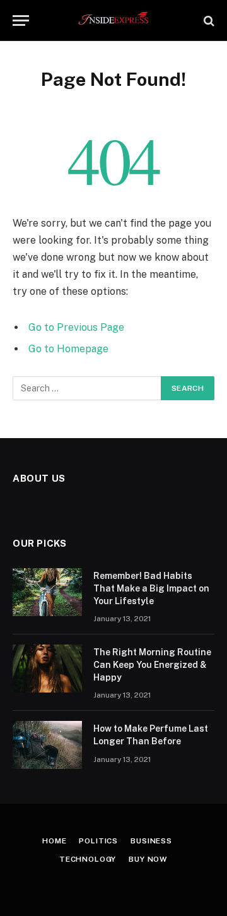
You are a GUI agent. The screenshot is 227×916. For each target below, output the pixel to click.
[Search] (207, 20)
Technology (87, 859)
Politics (98, 840)
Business (151, 840)
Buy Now (148, 859)
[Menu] (21, 20)
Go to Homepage (68, 349)
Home (54, 840)
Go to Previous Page (76, 327)
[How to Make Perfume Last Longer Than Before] (47, 745)
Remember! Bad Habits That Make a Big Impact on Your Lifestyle (151, 588)
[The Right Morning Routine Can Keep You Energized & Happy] (47, 669)
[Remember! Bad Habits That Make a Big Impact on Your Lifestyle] (47, 592)
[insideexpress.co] (113, 20)
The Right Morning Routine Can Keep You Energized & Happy (152, 664)
